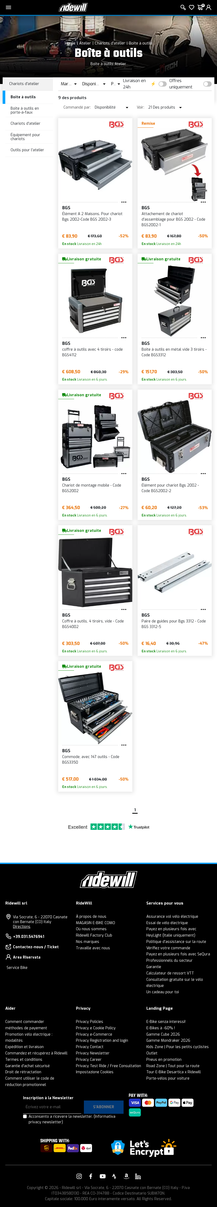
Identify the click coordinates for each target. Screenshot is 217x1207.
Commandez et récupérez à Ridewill (36, 1053)
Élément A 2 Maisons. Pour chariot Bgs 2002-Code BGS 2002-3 (92, 216)
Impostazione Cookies (95, 1072)
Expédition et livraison (24, 1046)
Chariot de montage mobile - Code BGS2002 (91, 488)
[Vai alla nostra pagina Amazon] (126, 1176)
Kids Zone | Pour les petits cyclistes (177, 1046)
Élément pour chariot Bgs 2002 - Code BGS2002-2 (170, 488)
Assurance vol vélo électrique (172, 916)
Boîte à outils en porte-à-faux (25, 110)
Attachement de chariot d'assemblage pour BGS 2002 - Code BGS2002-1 (173, 219)
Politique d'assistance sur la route (176, 941)
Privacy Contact (89, 1046)
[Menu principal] (8, 7)
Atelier (85, 43)
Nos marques (87, 941)
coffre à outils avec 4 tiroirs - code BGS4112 (92, 352)
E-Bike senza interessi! (166, 1021)
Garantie (153, 966)
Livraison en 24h (134, 84)
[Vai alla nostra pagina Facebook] (91, 1176)
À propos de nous (91, 916)
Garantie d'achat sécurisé (27, 1065)
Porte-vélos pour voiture (167, 1078)
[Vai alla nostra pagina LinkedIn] (138, 1176)
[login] (208, 7)
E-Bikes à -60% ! (160, 1028)
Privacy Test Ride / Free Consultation (108, 1065)
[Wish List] (191, 7)
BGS (66, 208)
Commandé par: (77, 107)
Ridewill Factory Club (94, 935)
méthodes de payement (26, 1028)
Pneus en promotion (164, 1059)
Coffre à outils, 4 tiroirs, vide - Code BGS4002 (93, 624)
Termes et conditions (23, 1059)
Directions (21, 926)
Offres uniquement (180, 84)
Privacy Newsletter (93, 1053)
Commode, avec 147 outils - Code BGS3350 (90, 759)
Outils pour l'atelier (27, 150)
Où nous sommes (91, 929)
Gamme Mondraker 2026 (168, 1040)
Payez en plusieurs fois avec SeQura (178, 954)
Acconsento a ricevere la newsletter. (72, 1119)
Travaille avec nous (93, 948)
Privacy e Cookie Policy (96, 1028)
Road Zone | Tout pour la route (173, 1065)
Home (70, 43)
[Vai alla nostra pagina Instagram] (79, 1176)
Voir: (140, 107)
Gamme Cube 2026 (163, 1034)
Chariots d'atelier (110, 43)
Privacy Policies (89, 1021)
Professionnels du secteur (169, 960)
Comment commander (24, 1021)
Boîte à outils (140, 43)
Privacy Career (89, 1059)
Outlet (151, 1053)
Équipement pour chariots (25, 136)
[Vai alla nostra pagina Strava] (114, 1176)
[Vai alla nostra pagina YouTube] (103, 1176)
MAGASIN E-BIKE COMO (95, 922)
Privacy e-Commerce (94, 1034)
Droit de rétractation (23, 1072)
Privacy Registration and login (102, 1040)
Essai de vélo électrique (167, 922)
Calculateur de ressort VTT (170, 973)
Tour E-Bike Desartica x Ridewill (173, 1072)
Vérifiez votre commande (168, 948)
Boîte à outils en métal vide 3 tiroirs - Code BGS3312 (174, 352)
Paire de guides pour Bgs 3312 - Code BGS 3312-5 (174, 624)
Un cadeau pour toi (162, 992)
